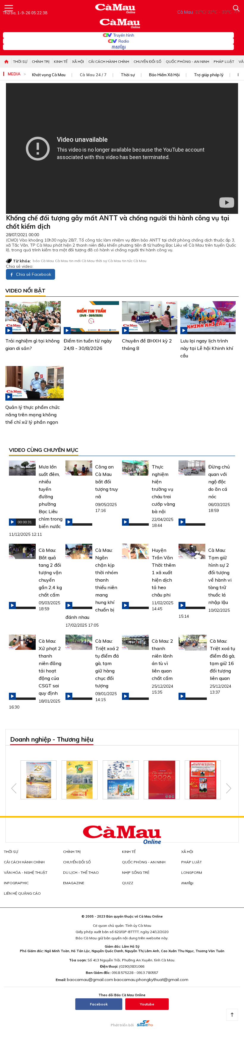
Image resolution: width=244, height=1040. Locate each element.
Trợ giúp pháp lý (208, 74)
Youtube (147, 1004)
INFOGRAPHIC (16, 883)
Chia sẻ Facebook (33, 274)
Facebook (99, 1004)
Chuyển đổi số (147, 61)
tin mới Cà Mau (82, 261)
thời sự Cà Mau (108, 261)
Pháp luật (224, 61)
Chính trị (40, 61)
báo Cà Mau (43, 261)
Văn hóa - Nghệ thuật (25, 872)
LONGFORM (191, 872)
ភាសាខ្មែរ (119, 47)
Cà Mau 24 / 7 (93, 74)
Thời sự (20, 61)
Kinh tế (61, 61)
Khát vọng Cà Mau (48, 74)
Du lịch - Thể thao (81, 872)
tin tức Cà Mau (134, 261)
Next (228, 788)
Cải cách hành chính (108, 61)
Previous (13, 788)
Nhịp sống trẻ (135, 872)
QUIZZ (127, 883)
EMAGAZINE (73, 883)
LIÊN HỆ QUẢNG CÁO (22, 893)
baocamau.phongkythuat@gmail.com (151, 979)
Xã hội (78, 61)
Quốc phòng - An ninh (187, 61)
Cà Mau (61, 261)
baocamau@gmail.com (90, 979)
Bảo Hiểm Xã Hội (164, 74)
